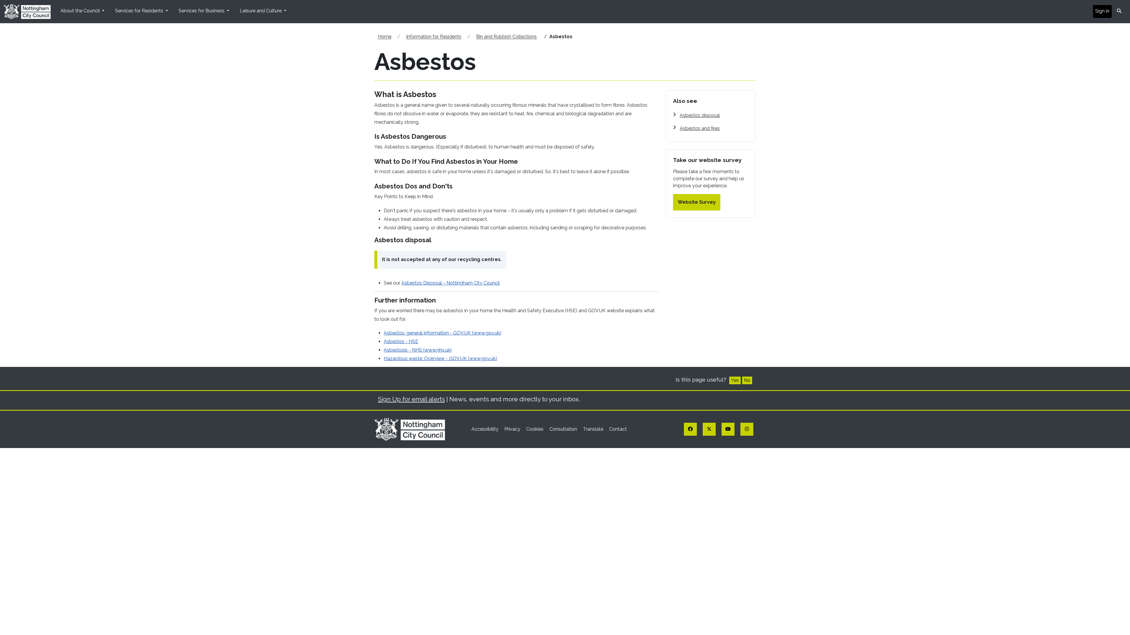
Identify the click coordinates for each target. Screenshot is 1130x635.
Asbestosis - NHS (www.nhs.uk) (418, 350)
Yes (735, 380)
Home (384, 36)
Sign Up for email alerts (411, 399)
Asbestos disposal (700, 115)
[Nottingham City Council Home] (409, 429)
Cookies (535, 429)
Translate (593, 429)
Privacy (512, 429)
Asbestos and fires (700, 128)
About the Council (81, 11)
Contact (618, 429)
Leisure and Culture (261, 11)
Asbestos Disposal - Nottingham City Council (450, 283)
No (747, 380)
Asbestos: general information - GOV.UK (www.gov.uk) (442, 333)
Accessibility (485, 429)
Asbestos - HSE (401, 341)
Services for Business (202, 11)
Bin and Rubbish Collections (506, 36)
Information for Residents (433, 36)
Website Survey (697, 202)
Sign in (1102, 11)
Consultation (563, 429)
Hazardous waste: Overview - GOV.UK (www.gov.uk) (440, 358)
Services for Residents (139, 11)
